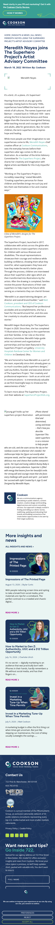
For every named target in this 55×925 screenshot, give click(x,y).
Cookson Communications (34, 145)
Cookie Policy (25, 828)
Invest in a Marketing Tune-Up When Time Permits (24, 715)
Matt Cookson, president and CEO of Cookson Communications (26, 303)
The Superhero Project (30, 158)
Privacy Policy (12, 828)
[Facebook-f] (7, 835)
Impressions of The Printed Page (25, 579)
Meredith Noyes (37, 142)
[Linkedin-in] (17, 835)
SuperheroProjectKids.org (36, 395)
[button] (50, 23)
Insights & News (20, 35)
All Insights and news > (20, 546)
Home (7, 35)
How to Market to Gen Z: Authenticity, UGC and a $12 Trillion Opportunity (27, 649)
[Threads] (21, 835)
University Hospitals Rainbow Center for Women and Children (24, 351)
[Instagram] (12, 835)
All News (36, 35)
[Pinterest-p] (26, 835)
